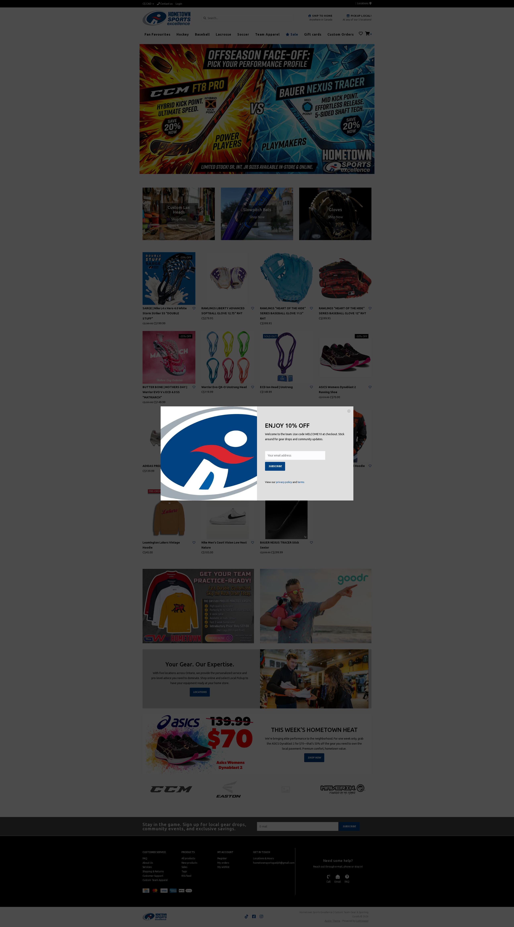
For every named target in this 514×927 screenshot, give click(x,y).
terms (301, 482)
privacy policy (284, 482)
